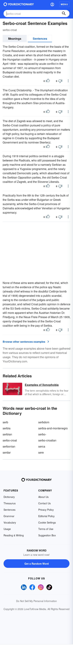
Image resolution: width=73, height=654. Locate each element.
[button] (52, 4)
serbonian (9, 446)
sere (41, 452)
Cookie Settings (47, 522)
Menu (64, 4)
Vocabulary (10, 522)
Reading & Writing (14, 535)
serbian (7, 434)
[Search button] (63, 13)
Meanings (14, 38)
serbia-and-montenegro (53, 428)
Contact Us (44, 503)
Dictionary (9, 497)
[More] (68, 81)
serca (41, 446)
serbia (6, 428)
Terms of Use (45, 529)
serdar (7, 452)
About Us (43, 497)
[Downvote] (60, 81)
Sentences (40, 38)
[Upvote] (48, 81)
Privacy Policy (46, 509)
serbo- (42, 434)
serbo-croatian (47, 440)
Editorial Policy (46, 516)
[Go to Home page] (19, 4)
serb (5, 422)
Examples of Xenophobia (42, 385)
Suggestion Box (47, 535)
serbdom (43, 422)
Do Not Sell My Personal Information (36, 601)
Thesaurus (10, 503)
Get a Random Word (36, 563)
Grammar (9, 516)
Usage (7, 529)
